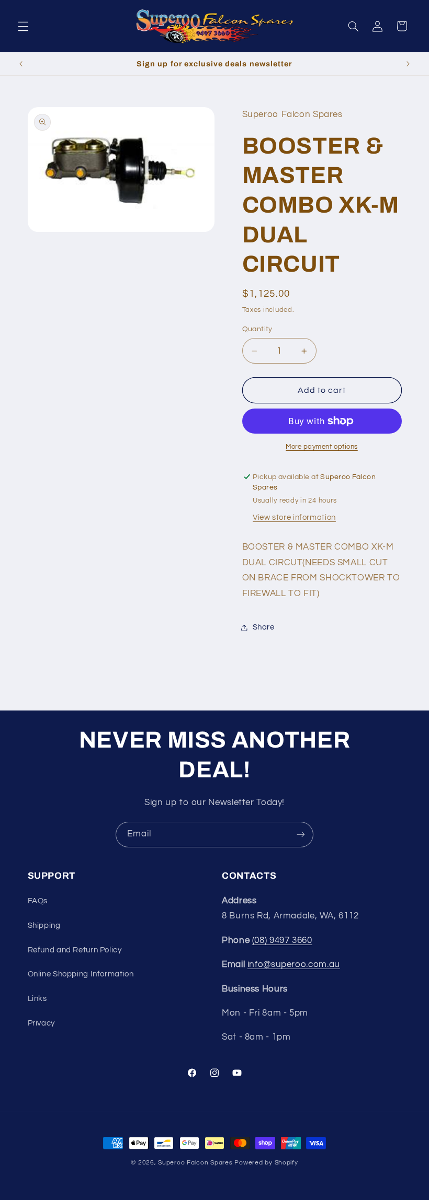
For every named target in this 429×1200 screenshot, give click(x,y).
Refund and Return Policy (75, 950)
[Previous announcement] (20, 63)
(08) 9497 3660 (282, 940)
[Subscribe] (301, 834)
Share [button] (264, 627)
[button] (23, 26)
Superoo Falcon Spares (195, 1163)
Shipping (44, 925)
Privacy (41, 1023)
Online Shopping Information (81, 974)
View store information (294, 517)
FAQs (38, 901)
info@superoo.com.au (293, 964)
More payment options (322, 447)
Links (37, 999)
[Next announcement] (408, 63)
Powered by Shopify (266, 1163)
